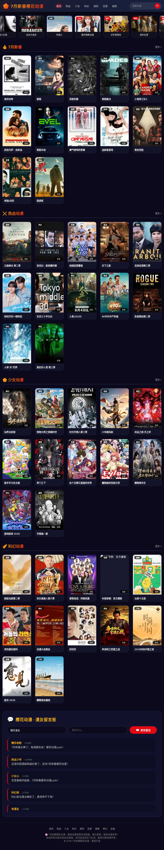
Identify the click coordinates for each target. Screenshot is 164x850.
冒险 (96, 6)
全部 (113, 828)
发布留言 (143, 730)
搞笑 (114, 6)
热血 (68, 6)
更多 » (158, 47)
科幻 (86, 6)
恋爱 (105, 6)
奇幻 (105, 828)
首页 (58, 6)
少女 (77, 6)
